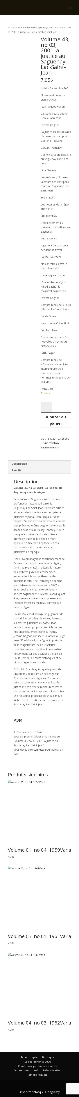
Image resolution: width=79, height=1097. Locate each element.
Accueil (12, 27)
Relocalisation (52, 1070)
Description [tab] (19, 463)
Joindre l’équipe (37, 1075)
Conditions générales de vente (37, 1066)
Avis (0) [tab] (16, 470)
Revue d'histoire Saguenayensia (35, 27)
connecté (38, 749)
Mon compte (29, 1057)
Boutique (48, 1057)
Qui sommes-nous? (26, 1070)
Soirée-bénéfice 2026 (37, 1061)
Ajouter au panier (56, 420)
